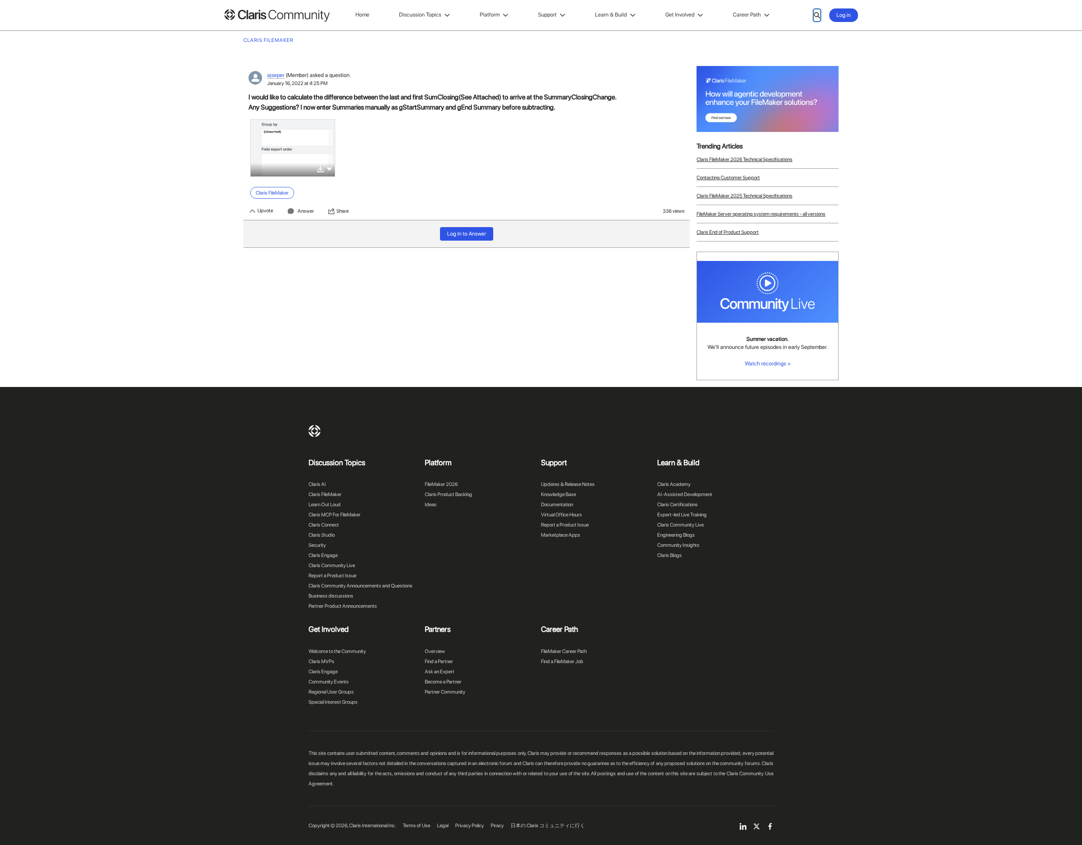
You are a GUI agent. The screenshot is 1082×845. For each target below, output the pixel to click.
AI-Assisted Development (684, 494)
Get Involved (679, 14)
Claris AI (317, 484)
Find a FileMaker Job (562, 661)
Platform (490, 14)
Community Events (329, 682)
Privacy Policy (469, 825)
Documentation (557, 505)
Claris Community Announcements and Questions (361, 586)
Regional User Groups (331, 692)
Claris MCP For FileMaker (335, 515)
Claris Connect (324, 525)
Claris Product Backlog (448, 494)
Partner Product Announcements (343, 606)
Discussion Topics (420, 14)
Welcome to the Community (337, 651)
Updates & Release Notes (568, 484)
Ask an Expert (439, 672)
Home (362, 14)
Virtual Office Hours (561, 515)
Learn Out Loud (325, 505)
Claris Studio (322, 535)
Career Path (747, 14)
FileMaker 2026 (441, 484)
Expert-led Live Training (682, 515)
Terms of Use (416, 825)
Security (317, 545)
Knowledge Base (558, 494)
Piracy (497, 825)
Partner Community (445, 692)
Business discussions (331, 596)
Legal (442, 825)
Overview (435, 651)
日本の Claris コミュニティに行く (548, 825)
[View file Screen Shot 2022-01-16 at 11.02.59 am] (293, 148)
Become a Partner (443, 682)
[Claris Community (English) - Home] (277, 15)
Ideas (431, 505)
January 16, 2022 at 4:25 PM (297, 83)
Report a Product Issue (332, 576)
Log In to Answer (466, 233)
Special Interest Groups (333, 702)
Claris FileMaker (325, 494)
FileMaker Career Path (564, 651)
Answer (306, 211)
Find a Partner (439, 661)
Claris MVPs (321, 661)
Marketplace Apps (560, 535)
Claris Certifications (677, 505)
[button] (329, 168)
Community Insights (678, 545)
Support (547, 14)
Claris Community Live (332, 565)
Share (342, 211)
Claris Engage (323, 555)
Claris (314, 431)
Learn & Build (611, 14)
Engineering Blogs (676, 535)
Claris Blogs (669, 555)
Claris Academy (674, 484)
